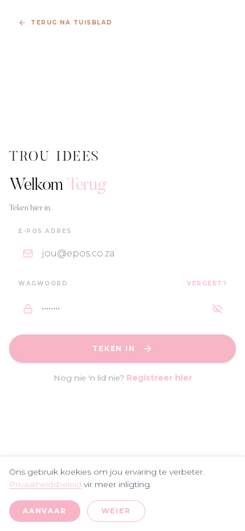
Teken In (113, 348)
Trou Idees (55, 157)
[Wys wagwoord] (217, 309)
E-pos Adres (45, 231)
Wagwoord (43, 283)
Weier (116, 511)
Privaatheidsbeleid (45, 484)
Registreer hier (159, 378)
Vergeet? (207, 283)
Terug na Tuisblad (72, 22)
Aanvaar (45, 511)
